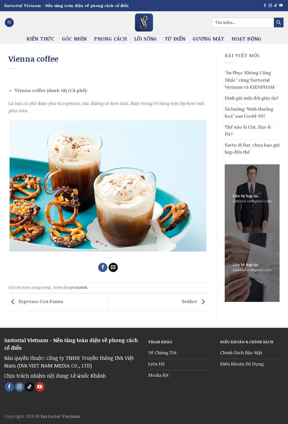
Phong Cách (110, 38)
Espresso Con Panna (40, 301)
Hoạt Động (246, 38)
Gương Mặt (208, 38)
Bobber (190, 301)
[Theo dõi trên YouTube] (281, 6)
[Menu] (9, 22)
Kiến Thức (40, 38)
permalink (78, 287)
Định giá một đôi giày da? (252, 98)
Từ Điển (175, 38)
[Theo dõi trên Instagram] (270, 6)
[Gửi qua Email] (113, 267)
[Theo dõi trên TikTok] (275, 6)
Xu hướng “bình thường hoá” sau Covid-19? (249, 112)
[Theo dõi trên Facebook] (265, 6)
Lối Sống (145, 38)
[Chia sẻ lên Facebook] (102, 267)
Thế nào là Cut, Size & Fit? (248, 130)
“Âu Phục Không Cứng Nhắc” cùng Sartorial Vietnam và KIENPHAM (250, 80)
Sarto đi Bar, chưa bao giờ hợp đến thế (252, 148)
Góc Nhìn (74, 38)
